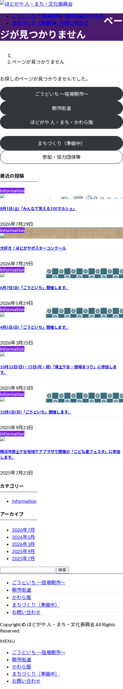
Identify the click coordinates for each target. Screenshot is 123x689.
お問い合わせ (26, 612)
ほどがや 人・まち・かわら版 (61, 122)
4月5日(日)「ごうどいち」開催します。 (34, 327)
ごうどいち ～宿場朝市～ (61, 94)
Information (24, 501)
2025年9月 (23, 551)
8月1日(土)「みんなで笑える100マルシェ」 (38, 208)
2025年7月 (23, 558)
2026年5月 (23, 537)
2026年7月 (23, 530)
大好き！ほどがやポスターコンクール (33, 248)
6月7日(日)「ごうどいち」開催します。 (34, 287)
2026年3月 (23, 544)
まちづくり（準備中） (36, 604)
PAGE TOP (115, 662)
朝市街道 (61, 108)
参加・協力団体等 (61, 157)
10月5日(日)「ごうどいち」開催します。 (36, 412)
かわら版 (21, 597)
